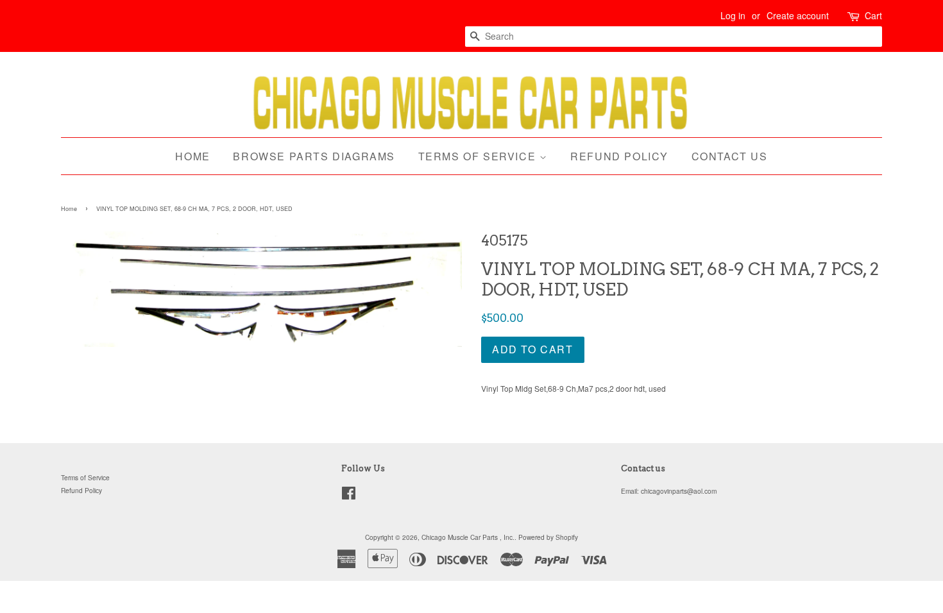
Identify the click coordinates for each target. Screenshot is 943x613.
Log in (732, 15)
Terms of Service (478, 156)
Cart (873, 15)
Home (192, 156)
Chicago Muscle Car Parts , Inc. (467, 537)
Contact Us (730, 156)
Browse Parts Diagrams (314, 156)
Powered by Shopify (548, 537)
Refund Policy (619, 156)
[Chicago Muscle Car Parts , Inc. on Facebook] (348, 496)
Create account (798, 15)
